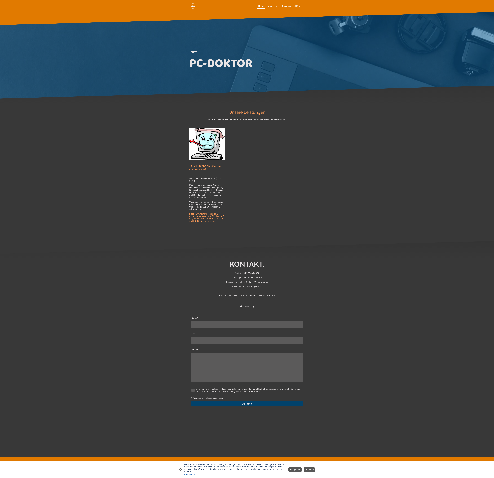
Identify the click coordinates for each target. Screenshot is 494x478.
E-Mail (194, 333)
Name (194, 318)
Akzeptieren (295, 469)
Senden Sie (247, 404)
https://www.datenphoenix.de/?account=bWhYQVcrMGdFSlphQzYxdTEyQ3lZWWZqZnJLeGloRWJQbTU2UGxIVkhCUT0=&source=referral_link (206, 217)
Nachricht (196, 349)
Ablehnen (309, 469)
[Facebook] (240, 306)
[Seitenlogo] (193, 6)
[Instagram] (247, 306)
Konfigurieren (190, 475)
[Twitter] (253, 306)
